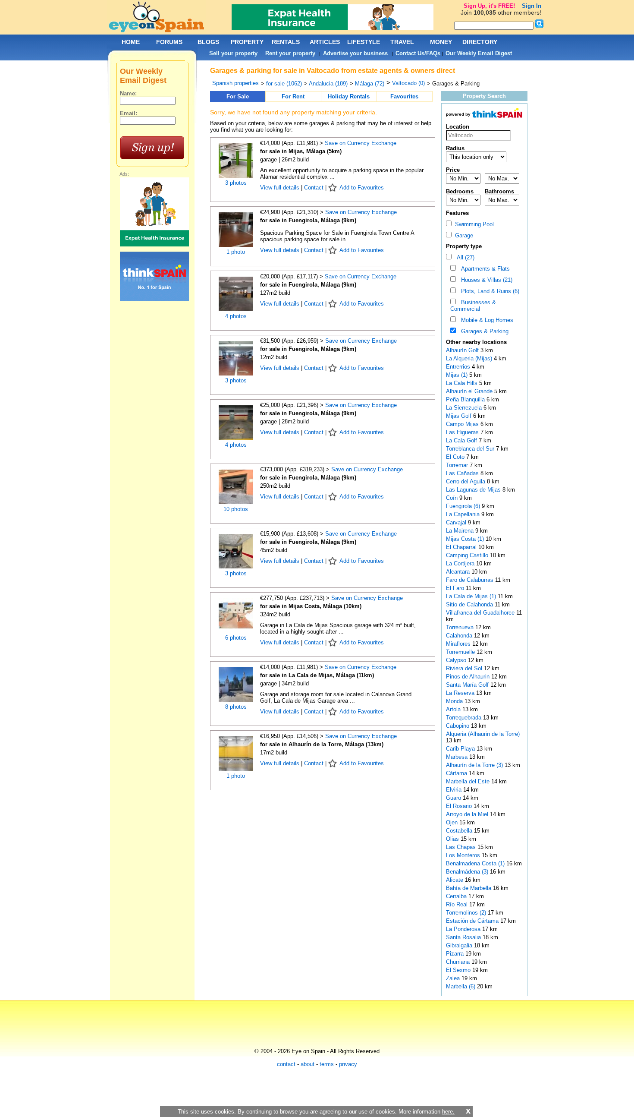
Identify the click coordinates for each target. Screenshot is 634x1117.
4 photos (236, 316)
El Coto (456, 457)
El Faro (456, 588)
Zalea (453, 978)
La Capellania (463, 514)
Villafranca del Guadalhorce (481, 612)
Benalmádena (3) (467, 871)
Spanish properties (235, 83)
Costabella (460, 830)
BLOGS (208, 41)
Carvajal (457, 522)
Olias (453, 839)
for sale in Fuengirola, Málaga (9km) (308, 220)
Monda (455, 701)
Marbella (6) (460, 986)
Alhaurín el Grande (470, 391)
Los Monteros (464, 855)
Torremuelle (461, 652)
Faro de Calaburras (470, 580)
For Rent (293, 96)
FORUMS (169, 41)
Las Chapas (461, 847)
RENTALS (286, 41)
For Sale (237, 96)
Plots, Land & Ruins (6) (488, 291)
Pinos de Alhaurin (468, 676)
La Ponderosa (464, 929)
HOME (131, 41)
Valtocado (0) (408, 83)
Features (457, 213)
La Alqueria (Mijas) (470, 358)
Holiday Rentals (349, 96)
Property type (464, 246)
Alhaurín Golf (463, 350)
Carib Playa (461, 748)
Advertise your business (355, 53)
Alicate (455, 880)
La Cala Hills (462, 383)
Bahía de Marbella (469, 888)
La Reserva (461, 693)
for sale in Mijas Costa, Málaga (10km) (310, 606)
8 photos (236, 707)
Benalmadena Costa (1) (475, 863)
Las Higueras (463, 432)
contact (286, 1064)
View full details (280, 187)
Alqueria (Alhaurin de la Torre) (483, 734)
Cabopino (458, 726)
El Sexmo (459, 970)
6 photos (236, 637)
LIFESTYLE (363, 41)
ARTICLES (325, 41)
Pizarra (455, 953)
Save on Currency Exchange (360, 143)
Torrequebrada (464, 717)
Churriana (458, 962)
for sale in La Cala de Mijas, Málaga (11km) (317, 675)
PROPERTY (247, 41)
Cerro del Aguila (466, 481)
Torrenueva (460, 627)
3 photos (236, 183)
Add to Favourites (361, 187)
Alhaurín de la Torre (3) (474, 765)
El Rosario (460, 806)
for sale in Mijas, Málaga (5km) (301, 151)
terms (327, 1064)
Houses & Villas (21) (485, 280)
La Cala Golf (462, 440)
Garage (462, 235)
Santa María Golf (468, 685)
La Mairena (460, 530)
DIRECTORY (479, 41)
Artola (454, 709)
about (307, 1064)
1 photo (235, 252)
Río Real (457, 904)
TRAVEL (402, 41)
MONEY (441, 41)
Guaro (454, 798)
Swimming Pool (473, 224)
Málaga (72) (369, 83)
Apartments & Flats (484, 268)
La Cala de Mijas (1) (471, 596)
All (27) (463, 257)
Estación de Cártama (473, 921)
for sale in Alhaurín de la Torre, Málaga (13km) (321, 744)
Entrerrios (459, 366)
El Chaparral (462, 547)
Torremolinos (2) (466, 912)
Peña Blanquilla (466, 399)
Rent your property (290, 53)
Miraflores (459, 644)
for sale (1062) (284, 83)
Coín (452, 498)
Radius (455, 148)
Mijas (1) (457, 375)
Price (453, 170)
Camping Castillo (468, 555)
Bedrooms (460, 191)
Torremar (458, 465)
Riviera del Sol (465, 668)
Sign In (531, 6)
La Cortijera (461, 563)
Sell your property (233, 53)
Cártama (457, 773)
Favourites (404, 96)
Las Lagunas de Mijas (474, 489)
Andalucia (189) (328, 83)
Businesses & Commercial (473, 305)
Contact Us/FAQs (417, 53)
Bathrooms (499, 191)
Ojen (452, 822)
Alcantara (458, 571)
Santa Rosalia (464, 937)
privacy (348, 1064)
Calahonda (460, 635)
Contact (313, 187)
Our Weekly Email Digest (479, 53)
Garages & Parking (483, 331)
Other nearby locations (476, 342)
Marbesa (457, 757)
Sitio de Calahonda (470, 604)
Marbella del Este (468, 781)
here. (448, 1111)
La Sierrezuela (464, 407)
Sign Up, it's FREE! (489, 6)
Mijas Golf (459, 416)
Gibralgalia (460, 945)
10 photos (235, 509)
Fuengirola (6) (463, 506)
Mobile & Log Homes (485, 320)
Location (457, 126)
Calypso (457, 660)
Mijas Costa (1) (465, 539)
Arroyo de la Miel (468, 814)
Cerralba (457, 896)
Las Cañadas (463, 473)
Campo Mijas (463, 424)
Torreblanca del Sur (471, 448)
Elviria (454, 789)
